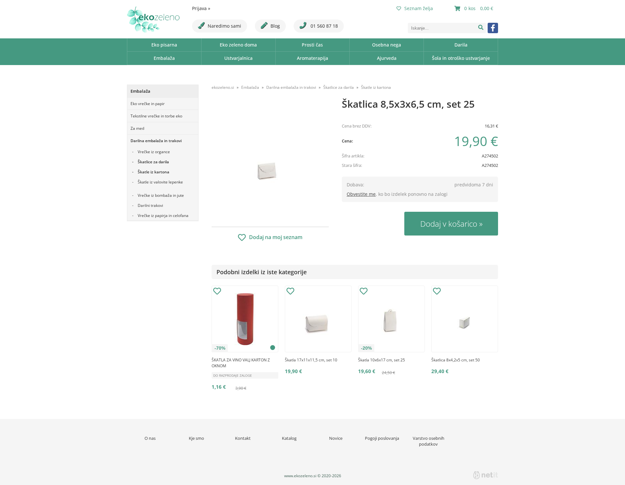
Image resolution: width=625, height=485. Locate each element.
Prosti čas (312, 45)
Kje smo (196, 438)
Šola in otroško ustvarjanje (461, 58)
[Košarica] (474, 8)
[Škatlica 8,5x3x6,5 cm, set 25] (270, 161)
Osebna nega (386, 45)
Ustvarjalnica (238, 58)
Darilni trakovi (150, 205)
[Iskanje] (481, 28)
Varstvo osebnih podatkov (428, 441)
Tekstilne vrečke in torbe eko (156, 116)
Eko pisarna (164, 45)
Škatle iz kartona (153, 172)
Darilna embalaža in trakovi (156, 140)
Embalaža (164, 58)
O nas (150, 438)
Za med (137, 128)
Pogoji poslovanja (382, 438)
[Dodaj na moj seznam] (217, 292)
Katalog (289, 438)
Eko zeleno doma (238, 45)
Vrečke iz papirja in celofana (163, 215)
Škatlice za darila (153, 162)
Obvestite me (361, 194)
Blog (275, 26)
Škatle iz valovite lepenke (160, 182)
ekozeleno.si (223, 87)
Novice (335, 438)
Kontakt (243, 438)
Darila (460, 45)
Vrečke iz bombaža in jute (161, 195)
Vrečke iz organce (154, 152)
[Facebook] (493, 28)
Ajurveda (386, 58)
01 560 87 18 (323, 26)
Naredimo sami (224, 26)
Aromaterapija (312, 58)
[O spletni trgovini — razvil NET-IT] (485, 475)
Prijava (201, 8)
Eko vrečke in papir (148, 103)
